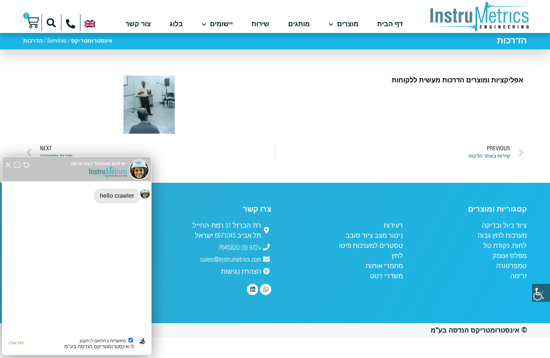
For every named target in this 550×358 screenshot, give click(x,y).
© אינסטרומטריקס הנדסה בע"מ (479, 330)
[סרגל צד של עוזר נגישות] (541, 293)
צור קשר (138, 24)
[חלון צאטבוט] (77, 256)
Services (57, 41)
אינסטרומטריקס (91, 41)
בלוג (176, 24)
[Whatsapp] (265, 289)
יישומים (221, 24)
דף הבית (390, 24)
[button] (51, 22)
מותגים (299, 24)
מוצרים (347, 24)
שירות (260, 24)
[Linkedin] (252, 289)
